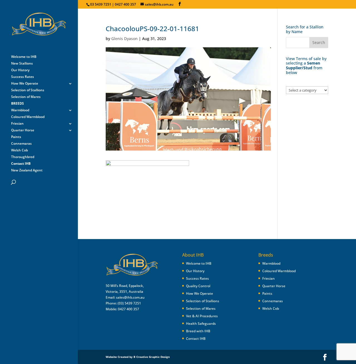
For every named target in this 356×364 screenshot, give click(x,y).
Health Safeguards (201, 323)
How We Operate (24, 84)
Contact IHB (196, 338)
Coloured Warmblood (27, 117)
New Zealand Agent (27, 170)
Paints (16, 137)
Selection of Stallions (27, 90)
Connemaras (21, 144)
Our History (20, 70)
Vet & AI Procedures (202, 316)
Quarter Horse (22, 130)
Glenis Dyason (124, 38)
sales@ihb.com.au (130, 297)
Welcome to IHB (23, 57)
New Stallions (22, 64)
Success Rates (22, 77)
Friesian (17, 124)
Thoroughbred (22, 157)
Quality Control (198, 286)
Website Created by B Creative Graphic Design (138, 357)
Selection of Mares (26, 97)
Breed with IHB (198, 331)
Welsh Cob (19, 150)
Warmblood (20, 110)
